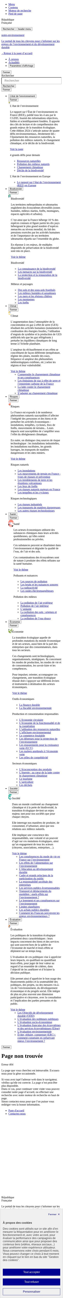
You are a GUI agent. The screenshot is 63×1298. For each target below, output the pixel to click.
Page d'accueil (16, 1110)
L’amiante (25, 609)
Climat (13, 306)
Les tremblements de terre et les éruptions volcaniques (35, 482)
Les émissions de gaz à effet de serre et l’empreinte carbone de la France (39, 382)
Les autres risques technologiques (36, 510)
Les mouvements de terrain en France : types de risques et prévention (39, 475)
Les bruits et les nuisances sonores (39, 584)
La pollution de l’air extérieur (36, 602)
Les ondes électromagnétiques (37, 590)
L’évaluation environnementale (35, 1031)
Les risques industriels (30, 504)
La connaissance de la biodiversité (36, 268)
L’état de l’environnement (22, 96)
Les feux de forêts (27, 486)
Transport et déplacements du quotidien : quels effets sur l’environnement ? (35, 894)
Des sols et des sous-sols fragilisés (36, 290)
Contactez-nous (17, 1113)
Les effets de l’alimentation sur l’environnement (36, 864)
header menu (24, 29)
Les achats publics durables (34, 909)
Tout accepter (37, 1273)
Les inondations (26, 470)
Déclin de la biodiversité (30, 170)
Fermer (6, 72)
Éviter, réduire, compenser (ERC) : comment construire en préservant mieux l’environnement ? (37, 1037)
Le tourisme (25, 778)
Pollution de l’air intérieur (34, 605)
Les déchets (25, 785)
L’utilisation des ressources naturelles (39, 729)
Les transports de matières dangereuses (39, 507)
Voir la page (16, 149)
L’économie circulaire (31, 719)
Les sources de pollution (33, 581)
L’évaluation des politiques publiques (38, 1019)
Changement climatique (30, 167)
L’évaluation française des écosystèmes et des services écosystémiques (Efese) (39, 1027)
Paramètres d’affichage (21, 65)
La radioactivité (29, 587)
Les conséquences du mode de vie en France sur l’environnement (39, 858)
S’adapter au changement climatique (38, 393)
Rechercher (8, 29)
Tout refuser (36, 1282)
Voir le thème (18, 256)
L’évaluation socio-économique (35, 1022)
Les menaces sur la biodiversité (35, 271)
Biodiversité (16, 189)
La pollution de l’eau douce (35, 618)
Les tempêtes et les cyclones (33, 492)
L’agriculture (26, 781)
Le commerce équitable (32, 735)
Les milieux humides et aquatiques (37, 293)
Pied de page (15, 13)
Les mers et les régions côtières (35, 296)
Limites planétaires (29, 906)
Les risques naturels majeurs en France (39, 489)
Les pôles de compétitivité (33, 757)
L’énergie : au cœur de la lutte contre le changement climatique (39, 774)
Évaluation (15, 919)
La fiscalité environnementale (35, 708)
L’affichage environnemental (35, 732)
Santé (13, 514)
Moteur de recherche (19, 10)
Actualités (13, 62)
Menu (11, 4)
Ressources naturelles (29, 161)
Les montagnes (26, 299)
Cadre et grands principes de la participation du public (36, 877)
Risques (14, 396)
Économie (15, 622)
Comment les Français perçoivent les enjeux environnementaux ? (39, 915)
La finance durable (29, 704)
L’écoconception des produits (35, 769)
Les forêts (23, 302)
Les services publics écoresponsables (39, 887)
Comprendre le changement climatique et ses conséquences (39, 376)
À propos (13, 59)
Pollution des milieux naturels (33, 164)
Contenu (13, 7)
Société (14, 788)
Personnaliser (38, 1292)
